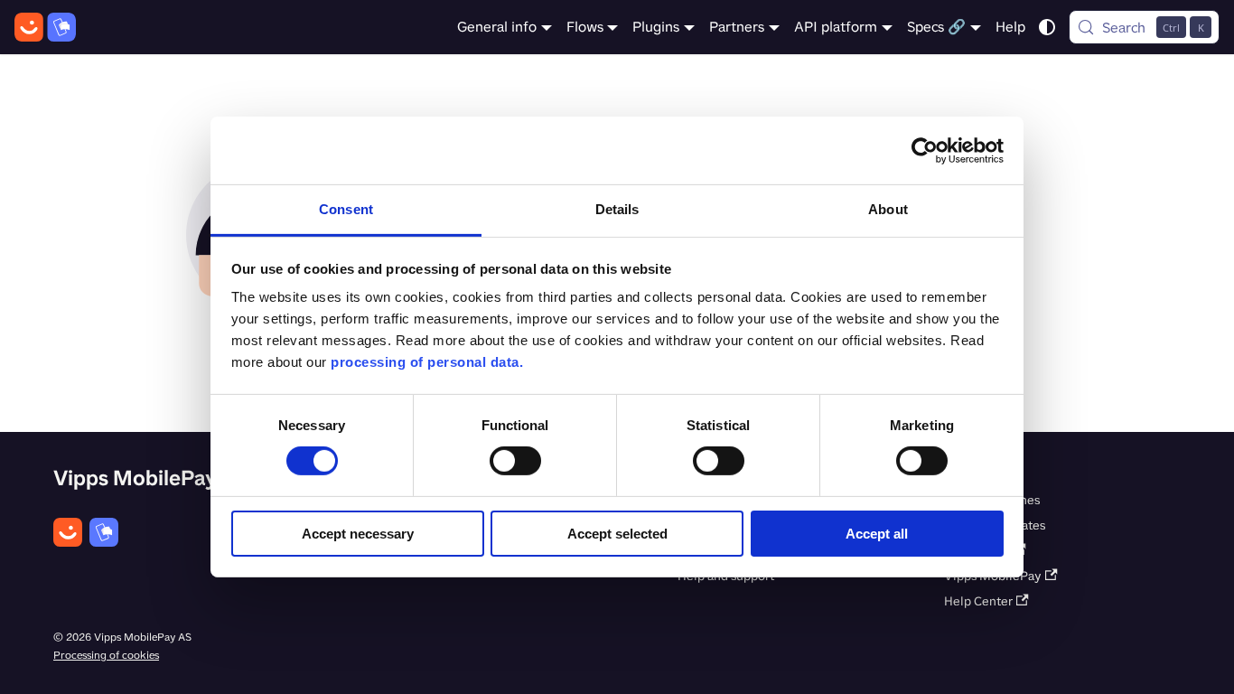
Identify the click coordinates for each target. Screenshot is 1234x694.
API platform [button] (835, 26)
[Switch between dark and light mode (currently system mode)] (1047, 27)
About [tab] (888, 209)
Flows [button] (584, 26)
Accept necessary (358, 533)
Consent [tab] (346, 209)
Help (1010, 26)
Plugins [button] (655, 26)
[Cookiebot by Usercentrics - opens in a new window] (925, 150)
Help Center (978, 601)
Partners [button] (736, 26)
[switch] (515, 460)
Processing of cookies (106, 655)
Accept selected (617, 533)
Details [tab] (617, 209)
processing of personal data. (427, 362)
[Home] (45, 27)
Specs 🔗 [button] (936, 26)
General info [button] (497, 26)
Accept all (877, 533)
